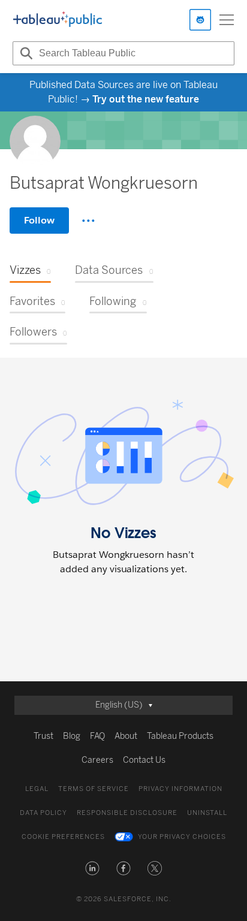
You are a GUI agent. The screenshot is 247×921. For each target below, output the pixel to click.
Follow (39, 220)
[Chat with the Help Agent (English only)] (200, 20)
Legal (37, 789)
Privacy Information (180, 789)
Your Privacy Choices (182, 837)
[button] (92, 868)
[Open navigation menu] (226, 20)
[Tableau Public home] (57, 20)
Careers (97, 760)
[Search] (24, 53)
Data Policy (43, 813)
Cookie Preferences (63, 837)
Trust (43, 736)
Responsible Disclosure (127, 813)
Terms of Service (93, 789)
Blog (71, 736)
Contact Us (144, 760)
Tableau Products (180, 736)
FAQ (97, 736)
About (126, 736)
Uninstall (207, 813)
